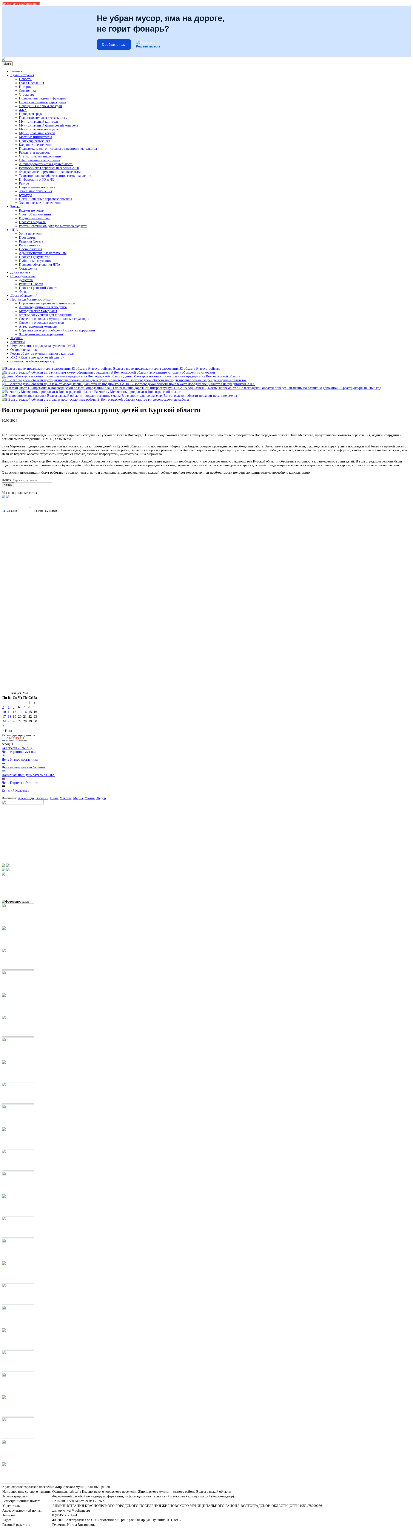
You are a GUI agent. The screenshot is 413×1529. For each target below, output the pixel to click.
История (25, 87)
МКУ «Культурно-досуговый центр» (37, 357)
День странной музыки (19, 752)
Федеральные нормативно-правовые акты (50, 172)
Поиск (6, 480)
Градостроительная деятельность (43, 117)
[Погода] (10, 510)
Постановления (30, 249)
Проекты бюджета (32, 222)
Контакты (17, 342)
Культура (25, 195)
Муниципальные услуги (37, 133)
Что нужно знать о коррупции (41, 334)
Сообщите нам (114, 44)
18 (9, 716)
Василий (41, 798)
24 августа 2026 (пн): (17, 748)
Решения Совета (31, 241)
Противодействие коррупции (32, 299)
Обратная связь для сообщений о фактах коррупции (57, 330)
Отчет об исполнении (35, 214)
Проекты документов (34, 257)
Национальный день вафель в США (28, 775)
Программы (27, 237)
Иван (54, 798)
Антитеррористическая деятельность (46, 164)
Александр (26, 798)
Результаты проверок (34, 152)
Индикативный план (34, 218)
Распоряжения (29, 245)
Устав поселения (31, 233)
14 (25, 712)
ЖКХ (23, 110)
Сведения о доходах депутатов (41, 322)
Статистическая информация (40, 156)
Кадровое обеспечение (35, 144)
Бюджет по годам (31, 210)
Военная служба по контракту (32, 361)
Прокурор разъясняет (34, 141)
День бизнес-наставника (20, 759)
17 (4, 716)
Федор (101, 798)
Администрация (22, 75)
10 (4, 712)
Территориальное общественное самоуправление (55, 175)
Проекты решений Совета (38, 288)
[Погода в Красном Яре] (30, 507)
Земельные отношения (35, 191)
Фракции (25, 291)
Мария (78, 798)
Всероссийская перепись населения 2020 (49, 168)
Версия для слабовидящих (21, 3)
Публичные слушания (35, 260)
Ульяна (90, 798)
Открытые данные (23, 349)
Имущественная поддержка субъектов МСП (42, 346)
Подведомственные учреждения (42, 102)
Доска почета (20, 272)
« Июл (7, 730)
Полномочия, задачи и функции (42, 98)
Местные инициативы (35, 137)
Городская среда (31, 114)
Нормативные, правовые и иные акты (47, 303)
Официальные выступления (39, 160)
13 (20, 712)
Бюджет (16, 206)
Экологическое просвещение (40, 202)
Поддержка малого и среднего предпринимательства (58, 148)
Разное (24, 183)
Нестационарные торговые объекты (45, 199)
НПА (14, 230)
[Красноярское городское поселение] (3, 59)
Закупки (16, 338)
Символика (27, 90)
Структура (26, 94)
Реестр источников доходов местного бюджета (53, 226)
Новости (25, 79)
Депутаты (26, 280)
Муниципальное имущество (39, 129)
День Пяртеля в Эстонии (20, 782)
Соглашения (28, 268)
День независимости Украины (24, 767)
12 (14, 712)
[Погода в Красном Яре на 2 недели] (45, 511)
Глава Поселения (31, 83)
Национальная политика (37, 187)
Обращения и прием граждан (40, 106)
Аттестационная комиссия (38, 326)
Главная (16, 71)
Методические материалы (38, 311)
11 (9, 712)
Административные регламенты (42, 253)
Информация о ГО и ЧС (36, 179)
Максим (65, 798)
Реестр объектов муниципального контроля (42, 353)
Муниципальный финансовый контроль (48, 125)
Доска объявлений (23, 295)
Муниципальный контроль (39, 121)
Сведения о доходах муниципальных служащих (54, 318)
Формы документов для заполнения (45, 315)
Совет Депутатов (22, 276)
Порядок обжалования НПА (39, 264)
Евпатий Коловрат (15, 790)
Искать (7, 484)
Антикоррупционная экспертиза (43, 307)
